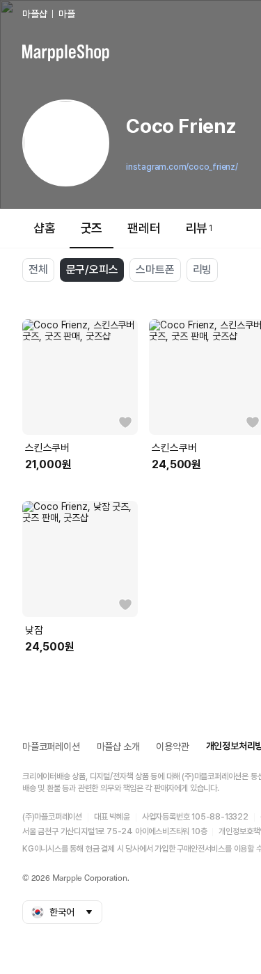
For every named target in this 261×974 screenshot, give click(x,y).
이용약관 (172, 746)
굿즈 (92, 228)
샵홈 (44, 228)
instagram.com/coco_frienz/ (182, 167)
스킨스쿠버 (47, 448)
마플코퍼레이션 (51, 746)
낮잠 (34, 630)
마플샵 (34, 13)
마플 (66, 13)
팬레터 (143, 228)
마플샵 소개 (118, 746)
